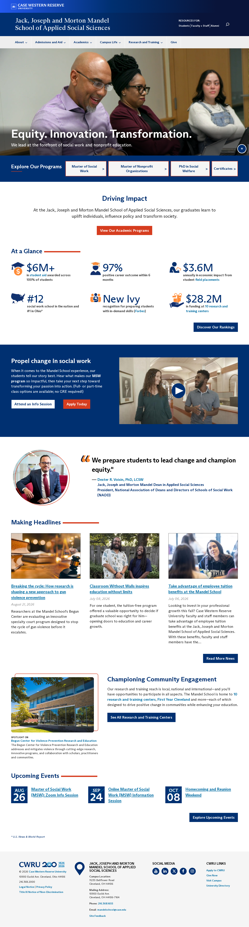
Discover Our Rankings (216, 327)
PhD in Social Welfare (188, 168)
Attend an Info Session (33, 404)
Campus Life (108, 42)
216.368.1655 (105, 903)
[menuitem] (21, 42)
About (19, 42)
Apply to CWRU (215, 870)
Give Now (211, 875)
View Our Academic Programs (124, 230)
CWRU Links (216, 864)
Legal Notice (26, 887)
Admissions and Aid (48, 42)
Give (174, 42)
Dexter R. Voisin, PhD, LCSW (120, 479)
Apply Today (77, 404)
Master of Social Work (84, 168)
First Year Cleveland (173, 699)
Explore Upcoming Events (214, 817)
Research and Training (144, 42)
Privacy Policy (44, 887)
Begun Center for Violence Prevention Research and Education (54, 740)
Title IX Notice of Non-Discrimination (41, 892)
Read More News (220, 658)
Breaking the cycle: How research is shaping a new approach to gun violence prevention (42, 592)
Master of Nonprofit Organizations (137, 168)
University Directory (218, 885)
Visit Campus (213, 880)
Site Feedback (97, 916)
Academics (81, 42)
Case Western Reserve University (47, 871)
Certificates (223, 168)
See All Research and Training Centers (141, 717)
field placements (207, 280)
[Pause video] (241, 148)
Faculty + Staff (200, 25)
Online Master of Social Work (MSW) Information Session (131, 795)
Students (184, 25)
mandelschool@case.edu (111, 909)
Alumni (215, 25)
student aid (38, 275)
